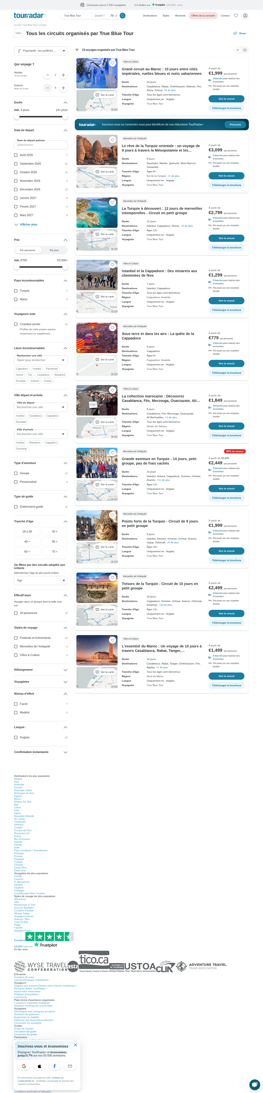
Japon (17, 813)
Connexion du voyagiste (27, 1022)
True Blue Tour (30, 25)
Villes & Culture (30, 655)
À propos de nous (24, 977)
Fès (30, 374)
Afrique (18, 778)
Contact (225, 15)
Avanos (48, 381)
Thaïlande (20, 821)
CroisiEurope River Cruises (29, 893)
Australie (19, 784)
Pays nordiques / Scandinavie (31, 850)
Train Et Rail (21, 921)
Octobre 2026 (28, 172)
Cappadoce (153, 297)
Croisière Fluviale (24, 910)
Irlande (18, 844)
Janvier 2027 (28, 198)
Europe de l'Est (22, 830)
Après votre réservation (27, 991)
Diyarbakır (21, 422)
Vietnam (18, 824)
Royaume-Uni (22, 833)
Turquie (25, 290)
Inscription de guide (25, 1031)
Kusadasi (21, 381)
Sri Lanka (19, 818)
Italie (17, 847)
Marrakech (59, 374)
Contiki (18, 876)
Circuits (42, 25)
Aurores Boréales (24, 907)
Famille (18, 927)
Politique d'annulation (26, 994)
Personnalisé (28, 481)
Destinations (150, 15)
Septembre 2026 (30, 163)
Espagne (19, 859)
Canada (18, 864)
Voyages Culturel (23, 916)
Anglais (25, 737)
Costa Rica (20, 867)
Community (20, 997)
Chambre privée (30, 324)
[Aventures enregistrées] (236, 15)
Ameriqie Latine (23, 790)
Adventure (20, 899)
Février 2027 (28, 206)
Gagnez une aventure (45, 985)
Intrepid (18, 884)
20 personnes (28, 612)
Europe (18, 787)
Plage (17, 924)
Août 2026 (26, 155)
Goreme (35, 381)
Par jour (54, 250)
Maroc (24, 299)
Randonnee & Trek (24, 904)
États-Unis (20, 870)
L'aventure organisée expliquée (32, 1002)
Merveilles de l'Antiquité (35, 646)
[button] (226, 80)
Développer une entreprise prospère (34, 1011)
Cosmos (18, 879)
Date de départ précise (31, 140)
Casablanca (43, 374)
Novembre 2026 (30, 180)
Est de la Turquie (156, 175)
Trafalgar (19, 890)
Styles (166, 15)
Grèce (17, 836)
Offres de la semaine (203, 15)
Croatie (18, 827)
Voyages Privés (22, 930)
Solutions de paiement (26, 1014)
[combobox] (40, 360)
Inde (16, 810)
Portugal (19, 853)
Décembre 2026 (30, 189)
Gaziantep (21, 448)
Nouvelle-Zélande (24, 816)
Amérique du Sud (24, 793)
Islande (18, 841)
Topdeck (19, 887)
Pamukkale (52, 368)
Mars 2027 (26, 215)
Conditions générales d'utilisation (32, 1091)
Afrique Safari (22, 913)
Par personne (27, 250)
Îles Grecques (22, 838)
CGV (48, 1078)
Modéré (25, 712)
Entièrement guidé (31, 506)
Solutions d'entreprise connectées (33, 1005)
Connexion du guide (25, 1034)
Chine (17, 807)
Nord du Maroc (155, 676)
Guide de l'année (23, 1028)
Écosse (18, 856)
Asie (16, 781)
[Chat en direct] (254, 1084)
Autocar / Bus (21, 919)
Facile (24, 703)
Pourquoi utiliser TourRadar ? (30, 988)
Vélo (16, 901)
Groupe (24, 473)
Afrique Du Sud (22, 801)
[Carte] (245, 50)
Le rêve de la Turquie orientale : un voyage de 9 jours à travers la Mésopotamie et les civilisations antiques (161, 150)
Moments (180, 15)
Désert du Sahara (157, 426)
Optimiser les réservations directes (33, 1020)
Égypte (18, 796)
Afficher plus (28, 224)
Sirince (19, 374)
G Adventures (22, 881)
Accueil (17, 25)
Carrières (31, 979)
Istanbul (37, 368)
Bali (16, 804)
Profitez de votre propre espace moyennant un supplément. (38, 331)
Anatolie (165, 297)
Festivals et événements (35, 637)
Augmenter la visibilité (26, 1017)
